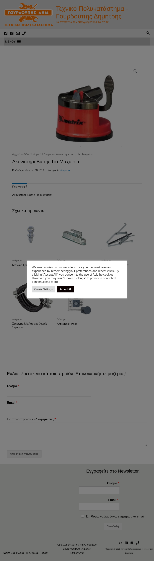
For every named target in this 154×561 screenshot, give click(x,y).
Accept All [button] (65, 289)
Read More (50, 281)
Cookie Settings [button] (43, 289)
